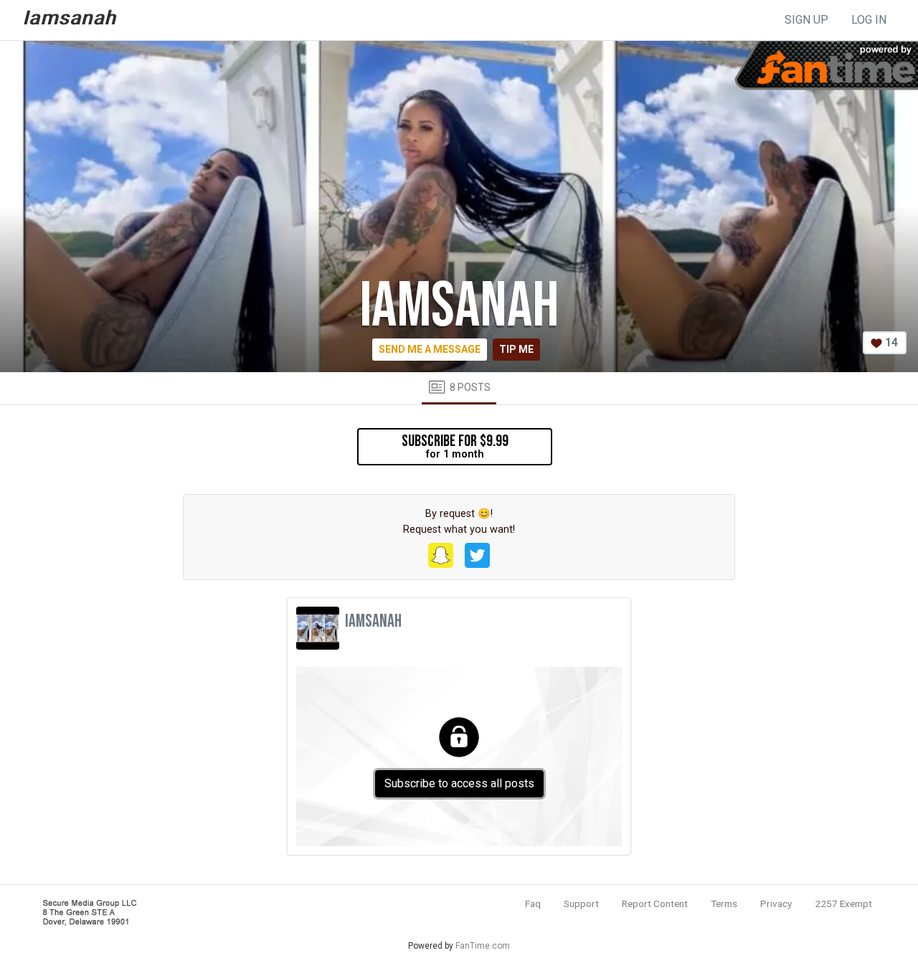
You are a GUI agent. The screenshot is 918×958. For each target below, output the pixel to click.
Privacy (776, 903)
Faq (533, 903)
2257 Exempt (843, 903)
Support (581, 903)
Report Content (655, 903)
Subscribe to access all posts (459, 783)
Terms (724, 903)
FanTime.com (482, 946)
